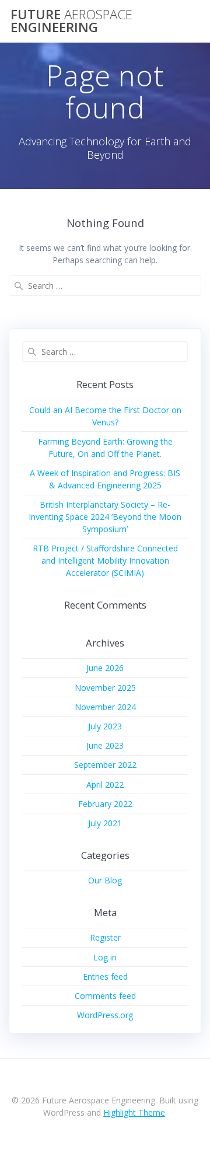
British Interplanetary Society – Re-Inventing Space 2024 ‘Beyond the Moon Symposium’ (105, 516)
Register (105, 937)
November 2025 (105, 687)
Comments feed (105, 995)
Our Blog (105, 880)
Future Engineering (71, 21)
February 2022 (105, 803)
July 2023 (105, 726)
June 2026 (105, 667)
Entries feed (105, 976)
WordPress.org (105, 1015)
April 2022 (105, 784)
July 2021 (105, 823)
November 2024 (105, 706)
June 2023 (105, 745)
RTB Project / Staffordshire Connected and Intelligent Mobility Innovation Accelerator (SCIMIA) (105, 560)
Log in (105, 957)
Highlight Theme (134, 1112)
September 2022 (105, 764)
